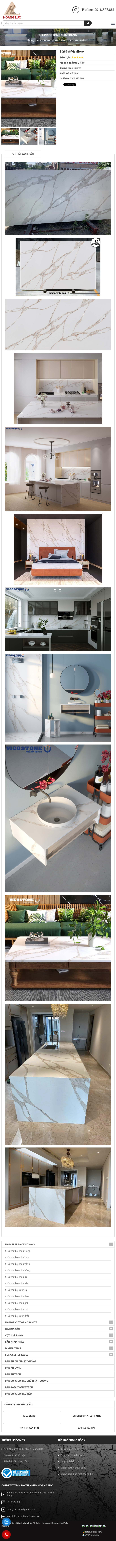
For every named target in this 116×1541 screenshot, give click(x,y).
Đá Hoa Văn (12, 1329)
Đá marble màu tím (17, 1309)
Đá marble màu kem (18, 1257)
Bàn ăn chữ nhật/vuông (20, 1361)
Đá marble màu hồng (18, 1270)
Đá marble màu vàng (18, 1264)
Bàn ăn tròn (13, 1374)
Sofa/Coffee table (16, 1355)
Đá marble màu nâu (18, 1283)
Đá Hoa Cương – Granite (21, 1322)
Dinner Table (13, 1348)
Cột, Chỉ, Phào (14, 1335)
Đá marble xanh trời (18, 1316)
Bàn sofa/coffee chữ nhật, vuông (26, 1381)
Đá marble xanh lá (17, 1290)
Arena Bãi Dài (86, 1428)
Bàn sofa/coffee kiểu (18, 1394)
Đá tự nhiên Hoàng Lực (20, 1523)
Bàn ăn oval (13, 1368)
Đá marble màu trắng (18, 1251)
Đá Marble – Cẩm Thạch (20, 1244)
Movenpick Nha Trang (87, 1416)
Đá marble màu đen (18, 1296)
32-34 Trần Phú (29, 1428)
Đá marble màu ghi (17, 1303)
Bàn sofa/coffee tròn (19, 1387)
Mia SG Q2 (29, 1416)
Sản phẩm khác (14, 1342)
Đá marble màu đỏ (17, 1277)
